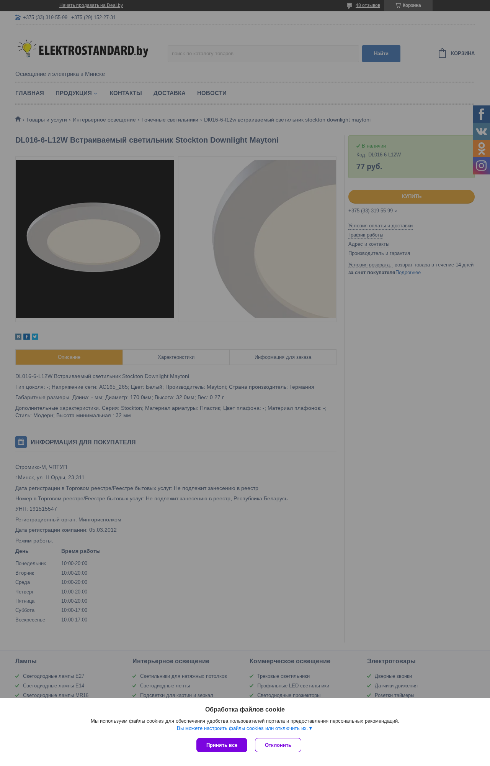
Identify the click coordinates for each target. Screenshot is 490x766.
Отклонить (278, 745)
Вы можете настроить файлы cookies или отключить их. (242, 728)
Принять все (221, 745)
